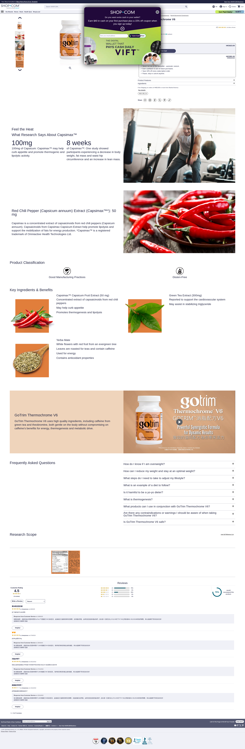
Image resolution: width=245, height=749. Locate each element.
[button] (39, 725)
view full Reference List (227, 534)
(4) (227, 27)
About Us (3, 725)
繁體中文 (48, 725)
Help (9, 725)
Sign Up (49, 721)
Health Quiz (28, 12)
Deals (21, 12)
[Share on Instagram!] (150, 100)
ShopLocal (36, 12)
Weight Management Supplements (180, 15)
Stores (16, 12)
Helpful (17, 628)
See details (141, 90)
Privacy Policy (4, 731)
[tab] (187, 80)
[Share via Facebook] (155, 100)
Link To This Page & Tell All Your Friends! (222, 722)
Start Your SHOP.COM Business (234, 1)
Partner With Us (22, 725)
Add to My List (143, 93)
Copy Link (239, 721)
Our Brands (9, 12)
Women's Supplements (163, 15)
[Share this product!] (169, 100)
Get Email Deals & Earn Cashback (11, 722)
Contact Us (14, 725)
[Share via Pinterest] (165, 100)
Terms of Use (12, 731)
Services (30, 725)
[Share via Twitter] (160, 100)
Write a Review (231, 27)
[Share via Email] (145, 100)
